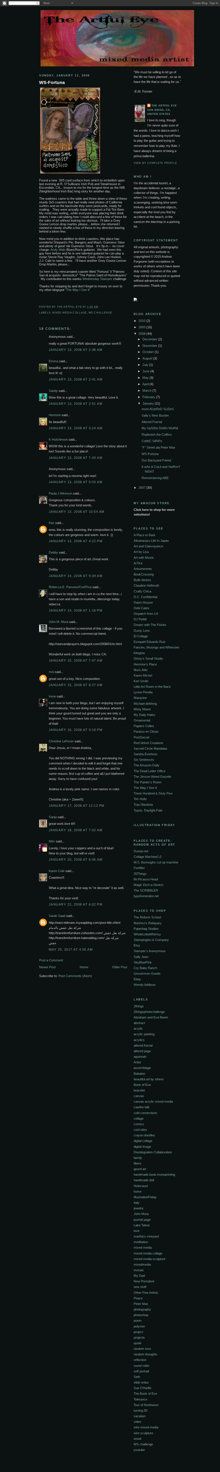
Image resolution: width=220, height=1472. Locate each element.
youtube (139, 1450)
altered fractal (143, 1045)
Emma (53, 361)
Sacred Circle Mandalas (150, 748)
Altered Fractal (152, 422)
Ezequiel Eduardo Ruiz (150, 642)
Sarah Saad (57, 916)
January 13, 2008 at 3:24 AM (75, 428)
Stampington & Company (151, 940)
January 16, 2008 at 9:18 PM (75, 730)
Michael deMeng (145, 703)
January (148, 403)
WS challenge (100, 312)
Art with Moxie (144, 557)
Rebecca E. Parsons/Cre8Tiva (70, 587)
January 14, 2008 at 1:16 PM (75, 610)
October (148, 352)
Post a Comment (51, 960)
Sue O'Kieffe (142, 1388)
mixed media (143, 1247)
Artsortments (143, 569)
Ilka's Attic (141, 670)
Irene (52, 696)
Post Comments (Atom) (75, 976)
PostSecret (141, 737)
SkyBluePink (143, 962)
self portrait (141, 1371)
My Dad (139, 1275)
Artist (137, 1062)
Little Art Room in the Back (152, 686)
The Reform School (147, 917)
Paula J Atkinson (60, 493)
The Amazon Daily (146, 765)
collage (139, 1118)
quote (137, 1343)
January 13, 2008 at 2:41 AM (75, 379)
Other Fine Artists (146, 1292)
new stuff (140, 1287)
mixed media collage (69, 312)
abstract (139, 1023)
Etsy (137, 945)
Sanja (53, 817)
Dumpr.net (141, 851)
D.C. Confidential (145, 597)
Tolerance (140, 1399)
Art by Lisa (141, 552)
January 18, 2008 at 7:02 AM (75, 830)
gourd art (140, 1169)
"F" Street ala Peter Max (158, 447)
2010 (142, 321)
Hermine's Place (145, 664)
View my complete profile (155, 162)
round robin (141, 1365)
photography (142, 1309)
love (136, 1231)
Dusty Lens (142, 630)
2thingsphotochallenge (149, 1012)
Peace (138, 1298)
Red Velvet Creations (148, 743)
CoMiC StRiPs (152, 441)
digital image (142, 1146)
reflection (140, 1360)
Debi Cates (141, 608)
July (145, 365)
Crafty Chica (142, 591)
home (138, 1191)
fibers (137, 1163)
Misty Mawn (142, 709)
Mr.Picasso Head (146, 879)
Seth (137, 1377)
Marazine (140, 698)
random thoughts (145, 1354)
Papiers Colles (144, 726)
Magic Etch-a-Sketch (148, 885)
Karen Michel (143, 675)
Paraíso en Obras (146, 731)
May (146, 377)
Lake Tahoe (142, 1225)
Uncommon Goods (147, 973)
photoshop (141, 1315)
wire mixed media (146, 1427)
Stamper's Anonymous (150, 951)
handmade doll (144, 1180)
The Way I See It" (78, 290)
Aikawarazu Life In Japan (151, 540)
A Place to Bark (144, 535)
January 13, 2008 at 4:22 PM (75, 541)
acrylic (138, 1028)
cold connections (145, 1113)
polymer (139, 1326)
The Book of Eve (145, 1393)
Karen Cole (56, 871)
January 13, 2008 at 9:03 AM (75, 482)
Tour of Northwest (146, 1405)
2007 (142, 487)
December (150, 339)
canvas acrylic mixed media (153, 1101)
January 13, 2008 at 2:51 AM (75, 403)
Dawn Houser (143, 602)
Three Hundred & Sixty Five (153, 793)
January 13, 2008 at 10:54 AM (77, 511)
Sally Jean (141, 957)
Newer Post (47, 967)
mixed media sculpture (149, 1259)
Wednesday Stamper (97, 279)
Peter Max (141, 1304)
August (147, 358)
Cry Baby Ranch (145, 968)
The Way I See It (145, 788)
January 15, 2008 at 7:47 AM (75, 660)
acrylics (139, 1040)
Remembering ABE (155, 478)
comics (139, 1124)
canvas (139, 1096)
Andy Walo (58, 249)
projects (139, 1337)
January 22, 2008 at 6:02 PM (75, 904)
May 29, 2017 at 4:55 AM (71, 949)
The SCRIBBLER (146, 890)
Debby (53, 552)
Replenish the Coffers (157, 434)
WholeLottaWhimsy (147, 934)
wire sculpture (143, 1433)
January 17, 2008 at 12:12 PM (77, 805)
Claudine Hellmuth (146, 585)
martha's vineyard (146, 1236)
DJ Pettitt (140, 619)
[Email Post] (99, 306)
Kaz (51, 523)
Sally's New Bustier (155, 415)
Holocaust (141, 1186)
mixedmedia (142, 1264)
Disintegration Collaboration (153, 1152)
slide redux (141, 1382)
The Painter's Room (148, 782)
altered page (142, 1051)
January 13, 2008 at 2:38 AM (75, 350)
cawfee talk (142, 1107)
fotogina (139, 653)
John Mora (141, 1214)
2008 (142, 333)
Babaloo (139, 1073)
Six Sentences (144, 759)
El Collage (141, 636)
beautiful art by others (149, 1079)
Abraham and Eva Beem (151, 1017)
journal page (142, 1219)
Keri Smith (141, 681)
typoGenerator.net (146, 896)
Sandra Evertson (145, 754)
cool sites (140, 1129)
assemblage (142, 1068)
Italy (136, 1202)
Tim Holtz (140, 799)
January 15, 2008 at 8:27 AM (75, 685)
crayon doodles (144, 1135)
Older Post (119, 967)
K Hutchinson (58, 439)
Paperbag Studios (146, 928)
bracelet (139, 1090)
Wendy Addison (145, 984)
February (149, 397)
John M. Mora (58, 622)
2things (139, 1006)
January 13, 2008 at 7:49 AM (75, 458)
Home (84, 967)
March (147, 390)
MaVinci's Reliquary (148, 923)
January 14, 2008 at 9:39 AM (75, 576)
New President (144, 1281)
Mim (52, 841)
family (138, 1158)
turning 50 (140, 1410)
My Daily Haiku (144, 715)
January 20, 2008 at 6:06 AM (75, 859)
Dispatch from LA (146, 613)
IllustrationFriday (145, 1197)
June (146, 371)
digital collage (143, 1141)
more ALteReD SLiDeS (158, 409)
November (150, 345)
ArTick (138, 563)
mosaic (139, 1270)
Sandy (53, 391)
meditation (141, 1242)
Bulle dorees (142, 580)
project (138, 1332)
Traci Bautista (143, 804)
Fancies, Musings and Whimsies (156, 647)
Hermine (55, 415)
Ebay (137, 979)
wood (137, 1438)
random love (142, 1348)
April (146, 384)
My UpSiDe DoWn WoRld (160, 428)
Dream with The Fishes (150, 625)
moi (51, 672)
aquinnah (140, 1056)
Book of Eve (142, 1085)
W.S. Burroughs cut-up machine (156, 862)
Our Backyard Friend (156, 460)
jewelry (139, 1208)
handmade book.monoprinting (154, 1174)
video (137, 1421)
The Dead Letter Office (149, 771)
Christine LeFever (61, 741)
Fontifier (139, 868)
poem (138, 1320)
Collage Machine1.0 (147, 857)
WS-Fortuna (52, 82)
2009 (142, 327)
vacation (139, 1416)
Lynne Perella (143, 692)
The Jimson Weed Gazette (152, 776)
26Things (140, 873)
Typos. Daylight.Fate (148, 810)
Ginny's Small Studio (148, 658)
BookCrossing (144, 574)
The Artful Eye (164, 105)
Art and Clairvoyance (148, 546)
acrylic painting (144, 1034)
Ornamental (142, 720)
